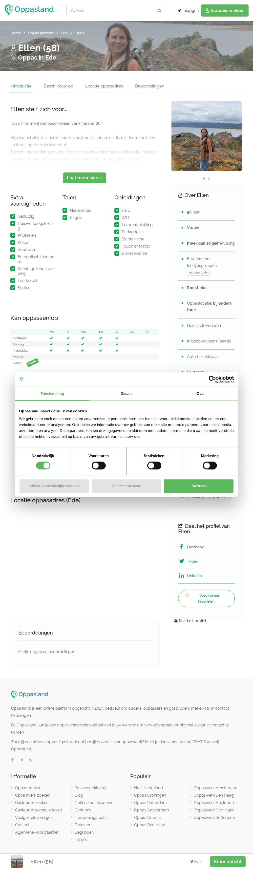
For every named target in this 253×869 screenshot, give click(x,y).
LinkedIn (194, 575)
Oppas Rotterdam (150, 802)
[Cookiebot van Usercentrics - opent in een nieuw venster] (212, 379)
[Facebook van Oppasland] (12, 760)
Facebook (195, 547)
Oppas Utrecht (147, 817)
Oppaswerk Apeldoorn (214, 802)
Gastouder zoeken (31, 802)
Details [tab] (127, 393)
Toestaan (199, 486)
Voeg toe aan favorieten (209, 598)
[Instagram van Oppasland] (31, 760)
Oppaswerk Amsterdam (215, 787)
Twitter (193, 561)
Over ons (83, 810)
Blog (79, 795)
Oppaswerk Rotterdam (214, 817)
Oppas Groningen (150, 795)
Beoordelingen (149, 86)
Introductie (21, 86)
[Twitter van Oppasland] (22, 760)
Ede (64, 33)
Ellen (79, 33)
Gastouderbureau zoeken (38, 810)
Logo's (81, 839)
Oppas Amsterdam (151, 810)
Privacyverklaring (90, 787)
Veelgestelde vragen (34, 817)
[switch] (99, 465)
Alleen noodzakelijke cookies (54, 486)
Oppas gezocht (41, 33)
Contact (22, 825)
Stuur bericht (228, 861)
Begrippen (84, 832)
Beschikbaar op (58, 86)
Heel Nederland (148, 787)
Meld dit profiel (192, 620)
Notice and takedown (94, 802)
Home (15, 33)
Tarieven (82, 825)
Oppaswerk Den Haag (214, 795)
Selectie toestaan (126, 486)
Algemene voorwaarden (37, 832)
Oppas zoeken (28, 787)
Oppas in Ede (36, 57)
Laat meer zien (83, 177)
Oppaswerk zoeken (32, 795)
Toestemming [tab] (52, 393)
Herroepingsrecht (91, 817)
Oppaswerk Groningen (214, 810)
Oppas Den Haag (149, 825)
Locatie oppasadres (104, 86)
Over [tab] (200, 393)
